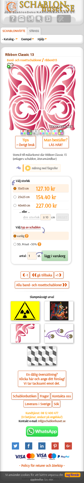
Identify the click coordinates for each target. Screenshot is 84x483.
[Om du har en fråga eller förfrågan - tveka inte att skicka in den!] (42, 436)
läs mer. (49, 479)
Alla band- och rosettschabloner (39, 285)
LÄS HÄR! (55, 144)
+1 (57, 275)
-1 (27, 275)
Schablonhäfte (13, 31)
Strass (34, 31)
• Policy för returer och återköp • (42, 465)
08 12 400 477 (49, 413)
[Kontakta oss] (21, 22)
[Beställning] (30, 22)
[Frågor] (12, 22)
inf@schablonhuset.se (51, 421)
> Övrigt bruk (25, 144)
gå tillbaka (44, 275)
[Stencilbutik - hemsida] (39, 12)
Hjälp (41, 39)
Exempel (26, 39)
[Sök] (38, 22)
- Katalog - (8, 39)
